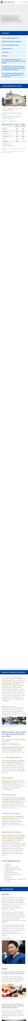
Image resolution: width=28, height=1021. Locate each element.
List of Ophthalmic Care (10, 45)
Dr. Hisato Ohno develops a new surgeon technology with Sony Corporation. (13, 75)
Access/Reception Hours (11, 38)
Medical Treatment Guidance (12, 41)
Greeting (6, 52)
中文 (21, 2)
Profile (5, 56)
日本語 (26, 2)
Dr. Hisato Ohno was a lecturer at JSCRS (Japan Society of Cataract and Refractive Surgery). (14, 68)
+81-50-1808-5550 (9, 121)
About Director (8, 48)
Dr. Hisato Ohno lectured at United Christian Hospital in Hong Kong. (14, 61)
